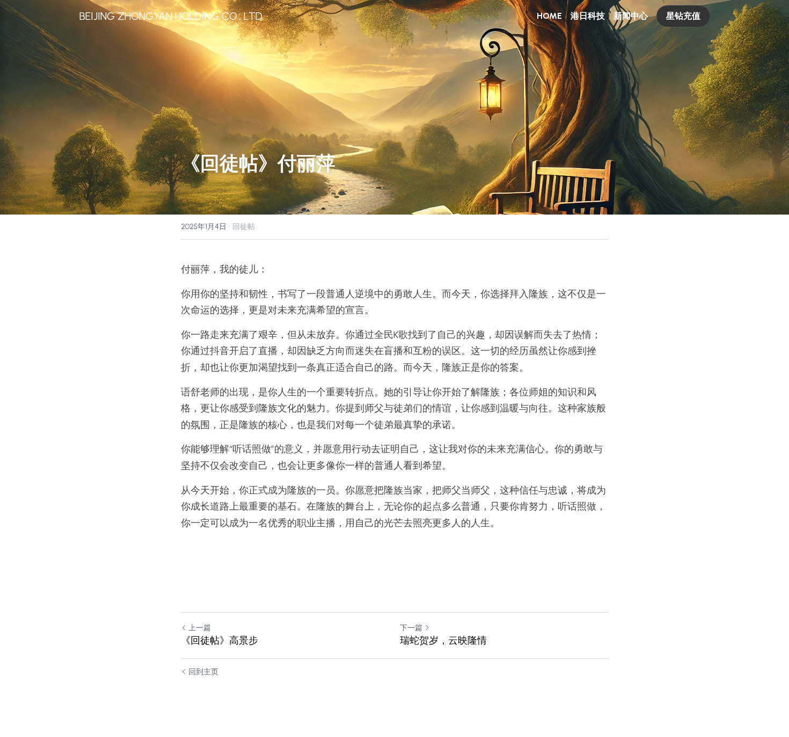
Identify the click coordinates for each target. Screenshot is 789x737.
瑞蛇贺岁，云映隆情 (443, 640)
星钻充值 (683, 16)
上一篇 (199, 627)
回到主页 (203, 671)
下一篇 (411, 627)
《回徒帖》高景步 (219, 640)
